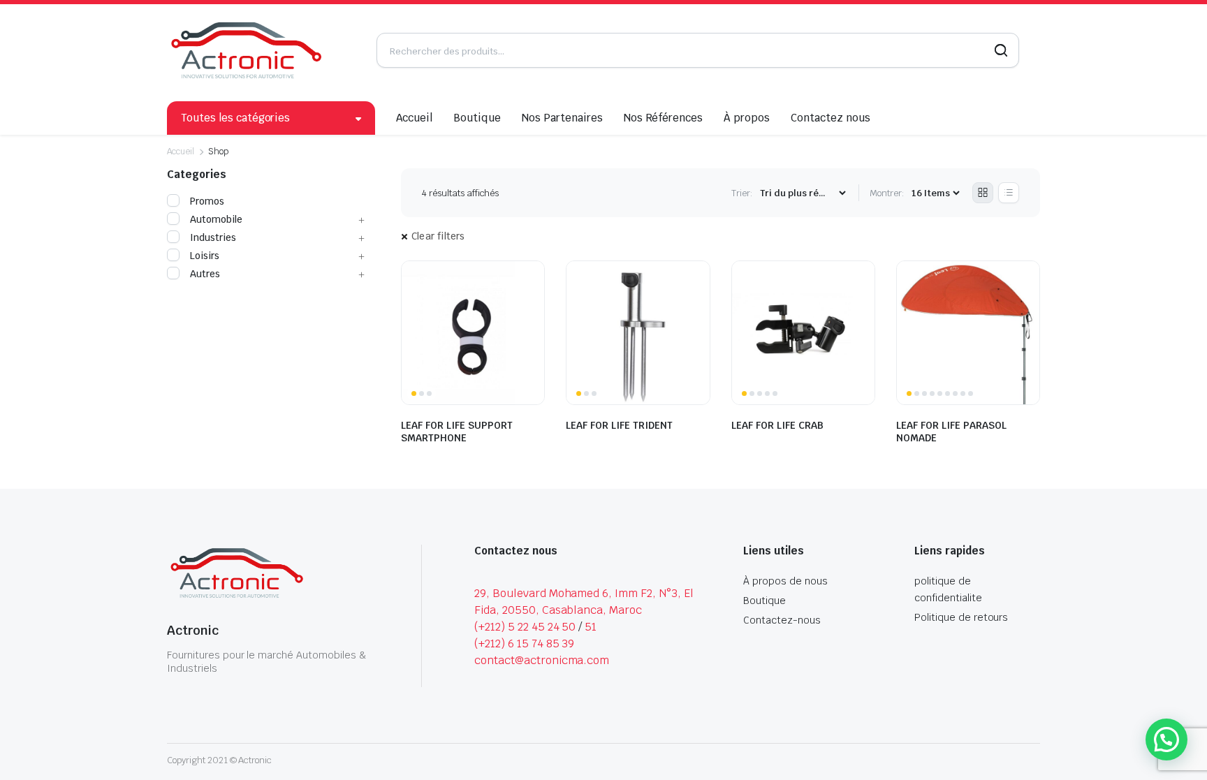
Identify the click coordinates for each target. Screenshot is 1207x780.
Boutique (477, 117)
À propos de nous (785, 581)
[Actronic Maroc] (246, 50)
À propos (747, 117)
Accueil (414, 117)
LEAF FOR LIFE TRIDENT (619, 425)
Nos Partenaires (562, 117)
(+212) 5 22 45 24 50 (525, 626)
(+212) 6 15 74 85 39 (524, 643)
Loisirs (204, 255)
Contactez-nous (782, 620)
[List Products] (1008, 192)
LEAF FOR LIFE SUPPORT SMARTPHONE (457, 431)
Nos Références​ (663, 117)
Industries (213, 237)
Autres (205, 273)
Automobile (216, 219)
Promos (207, 201)
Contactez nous (830, 117)
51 (591, 626)
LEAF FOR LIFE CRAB (777, 425)
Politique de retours (961, 617)
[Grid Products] (982, 192)
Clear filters (438, 236)
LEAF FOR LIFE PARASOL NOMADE (951, 431)
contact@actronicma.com (541, 660)
